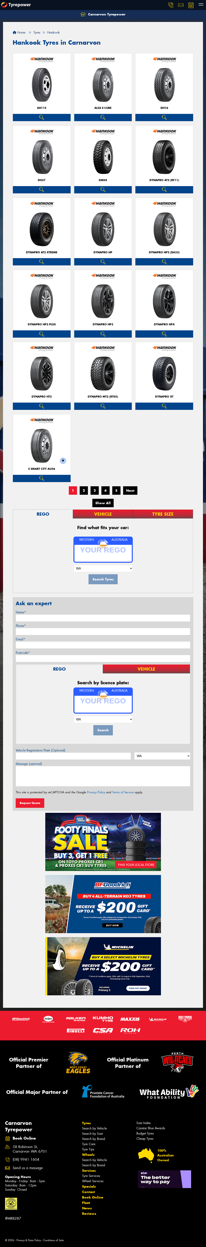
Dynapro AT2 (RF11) (164, 180)
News (87, 1208)
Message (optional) (29, 764)
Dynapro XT (164, 396)
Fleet (86, 1203)
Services (89, 1170)
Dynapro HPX (164, 324)
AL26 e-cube (102, 108)
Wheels (88, 1154)
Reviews (89, 1213)
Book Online (92, 1197)
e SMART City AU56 (41, 469)
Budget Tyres (145, 1133)
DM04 (103, 180)
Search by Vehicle (94, 1128)
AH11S (41, 108)
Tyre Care (88, 1144)
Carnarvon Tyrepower (106, 14)
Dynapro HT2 (42, 396)
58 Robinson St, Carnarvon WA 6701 (30, 1149)
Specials (89, 1186)
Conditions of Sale (53, 1240)
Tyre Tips (88, 1149)
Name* (21, 612)
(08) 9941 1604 (26, 1159)
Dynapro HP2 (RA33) (164, 252)
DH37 (41, 180)
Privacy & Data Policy (28, 1240)
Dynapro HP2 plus (42, 324)
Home (20, 32)
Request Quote (30, 803)
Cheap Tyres (144, 1139)
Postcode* (23, 653)
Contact (88, 1192)
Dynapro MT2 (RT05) (103, 396)
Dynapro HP (103, 252)
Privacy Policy (96, 792)
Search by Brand (93, 1139)
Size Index (143, 1123)
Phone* (21, 626)
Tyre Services (91, 1176)
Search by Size (92, 1134)
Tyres (86, 1123)
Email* (20, 639)
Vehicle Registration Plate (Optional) (40, 750)
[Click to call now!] (171, 5)
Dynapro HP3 (103, 324)
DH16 (164, 108)
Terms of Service (123, 792)
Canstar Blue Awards (150, 1128)
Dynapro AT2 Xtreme (41, 252)
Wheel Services (92, 1181)
